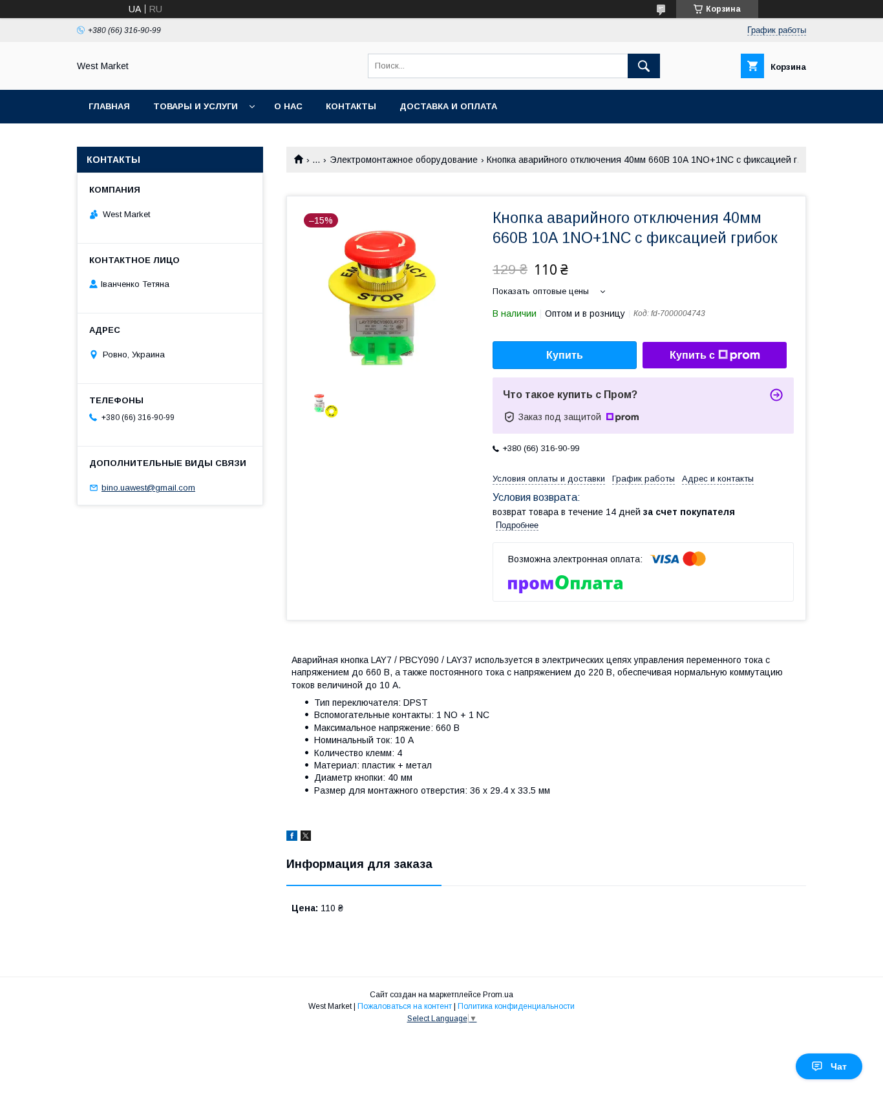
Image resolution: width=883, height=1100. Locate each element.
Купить (564, 355)
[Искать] (644, 66)
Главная (109, 106)
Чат (839, 1066)
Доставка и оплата (448, 106)
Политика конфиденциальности (516, 1006)
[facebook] (291, 837)
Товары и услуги (195, 106)
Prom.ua (498, 994)
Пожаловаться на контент (404, 1006)
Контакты (351, 106)
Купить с (692, 355)
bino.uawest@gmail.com (148, 487)
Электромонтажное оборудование (404, 159)
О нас (288, 106)
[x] (306, 837)
